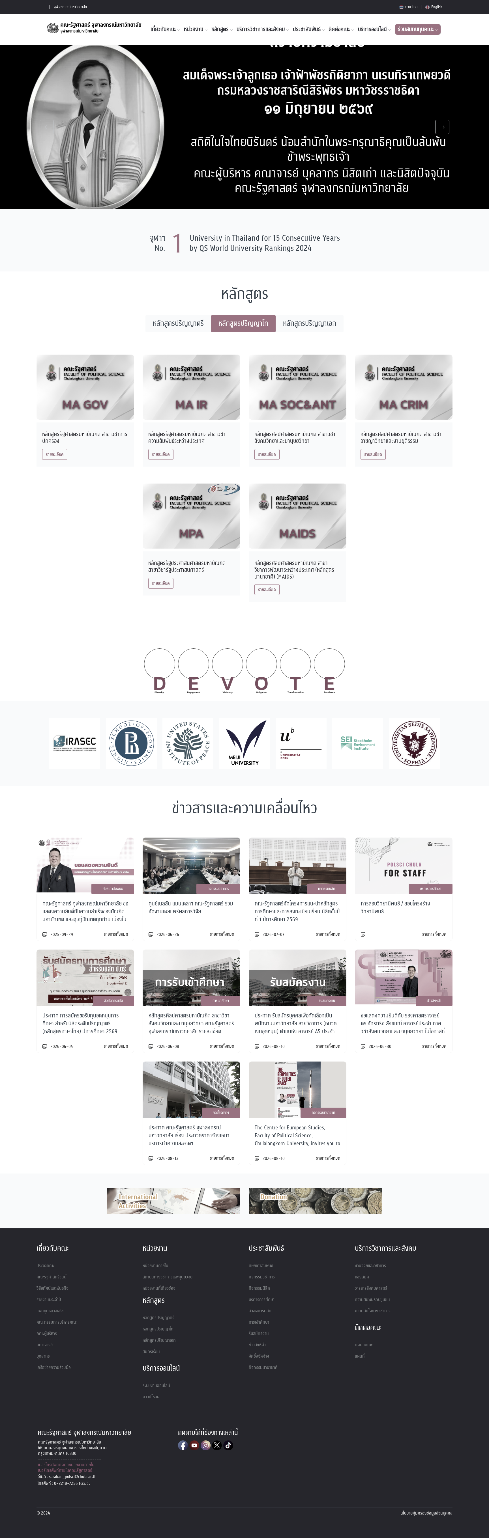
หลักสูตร (220, 29)
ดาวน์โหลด (151, 1397)
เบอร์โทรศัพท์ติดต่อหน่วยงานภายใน (66, 1465)
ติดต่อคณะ (340, 29)
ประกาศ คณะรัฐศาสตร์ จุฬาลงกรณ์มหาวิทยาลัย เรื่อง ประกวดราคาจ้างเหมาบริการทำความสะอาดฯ (189, 1135)
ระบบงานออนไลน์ (156, 1385)
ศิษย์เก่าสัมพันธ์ (261, 1266)
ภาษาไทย (410, 7)
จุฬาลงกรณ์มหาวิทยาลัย (70, 7)
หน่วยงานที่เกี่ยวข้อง (159, 1288)
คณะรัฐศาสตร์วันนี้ (52, 1277)
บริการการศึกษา (261, 1300)
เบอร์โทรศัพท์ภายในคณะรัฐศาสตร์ (65, 1470)
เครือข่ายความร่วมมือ (54, 1367)
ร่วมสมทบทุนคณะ (416, 29)
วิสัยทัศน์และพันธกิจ (52, 1288)
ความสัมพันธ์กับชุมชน (372, 1300)
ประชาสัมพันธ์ (307, 29)
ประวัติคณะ (45, 1266)
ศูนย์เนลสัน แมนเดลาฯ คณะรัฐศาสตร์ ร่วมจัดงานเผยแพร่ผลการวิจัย (191, 908)
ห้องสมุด (362, 1277)
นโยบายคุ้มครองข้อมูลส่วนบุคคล (426, 1513)
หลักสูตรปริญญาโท (158, 1329)
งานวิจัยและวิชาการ (370, 1266)
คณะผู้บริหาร (47, 1333)
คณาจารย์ (45, 1345)
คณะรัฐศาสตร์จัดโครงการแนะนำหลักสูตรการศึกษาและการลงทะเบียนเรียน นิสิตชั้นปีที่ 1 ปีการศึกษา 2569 (297, 912)
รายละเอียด (55, 454)
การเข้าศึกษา (259, 1322)
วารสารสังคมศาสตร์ (371, 1288)
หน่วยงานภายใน (155, 1266)
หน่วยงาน (194, 29)
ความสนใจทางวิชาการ (373, 1311)
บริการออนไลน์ (373, 29)
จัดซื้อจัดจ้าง (259, 1356)
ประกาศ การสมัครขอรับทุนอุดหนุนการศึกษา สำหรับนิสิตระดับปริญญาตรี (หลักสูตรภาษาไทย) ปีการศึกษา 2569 (80, 1024)
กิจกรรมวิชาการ (262, 1277)
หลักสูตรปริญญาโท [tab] (243, 323)
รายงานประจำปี (49, 1300)
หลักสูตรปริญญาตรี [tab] (178, 323)
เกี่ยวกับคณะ (164, 29)
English (436, 7)
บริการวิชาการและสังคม (261, 29)
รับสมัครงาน (259, 1333)
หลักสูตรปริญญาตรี (158, 1318)
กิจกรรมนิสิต (259, 1288)
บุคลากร (43, 1356)
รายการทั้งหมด (116, 934)
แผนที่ (360, 1356)
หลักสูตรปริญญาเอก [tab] (309, 323)
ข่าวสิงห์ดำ (257, 1345)
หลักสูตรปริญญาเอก (159, 1340)
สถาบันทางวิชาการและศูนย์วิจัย (167, 1277)
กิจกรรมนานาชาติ (263, 1367)
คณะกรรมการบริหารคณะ (57, 1322)
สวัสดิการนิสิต (260, 1311)
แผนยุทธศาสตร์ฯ (50, 1311)
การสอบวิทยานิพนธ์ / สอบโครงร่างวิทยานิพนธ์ (395, 908)
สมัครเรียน (151, 1352)
